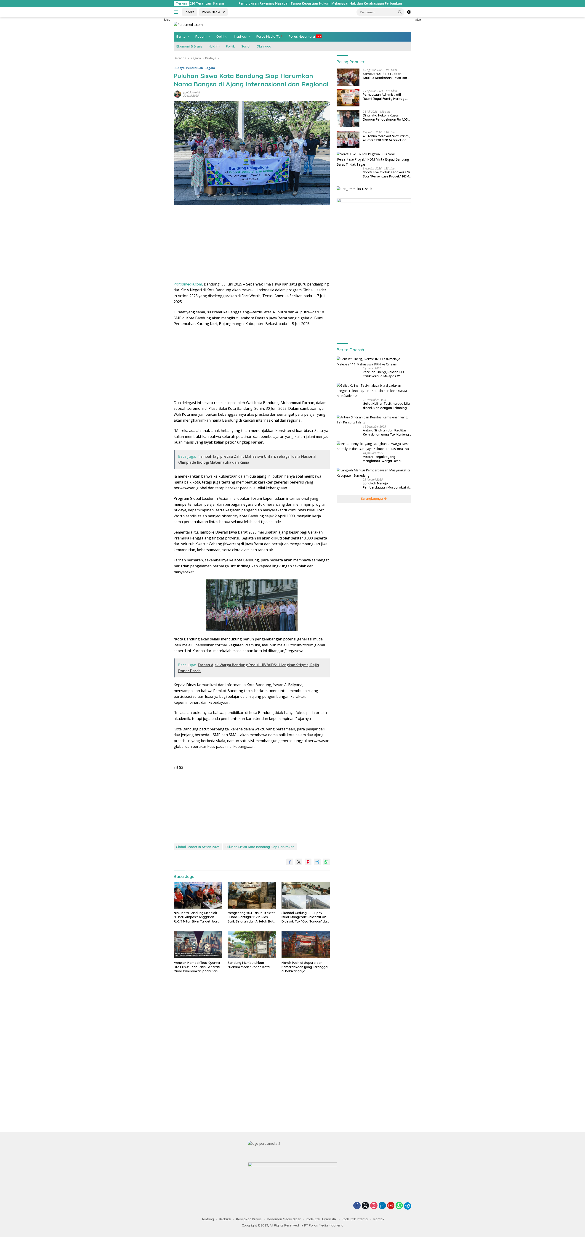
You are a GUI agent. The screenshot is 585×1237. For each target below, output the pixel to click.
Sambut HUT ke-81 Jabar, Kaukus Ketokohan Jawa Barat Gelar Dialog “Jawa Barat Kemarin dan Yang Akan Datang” (387, 76)
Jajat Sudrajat (191, 92)
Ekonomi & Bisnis (189, 46)
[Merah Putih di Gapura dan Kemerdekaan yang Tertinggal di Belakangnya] (306, 945)
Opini (220, 36)
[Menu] (177, 12)
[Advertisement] (153, 85)
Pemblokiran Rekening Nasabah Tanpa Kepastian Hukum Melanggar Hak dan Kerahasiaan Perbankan (251, 3)
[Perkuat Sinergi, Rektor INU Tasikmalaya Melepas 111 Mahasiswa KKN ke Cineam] (374, 362)
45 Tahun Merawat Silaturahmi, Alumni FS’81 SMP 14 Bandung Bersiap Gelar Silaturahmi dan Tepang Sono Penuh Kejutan (386, 138)
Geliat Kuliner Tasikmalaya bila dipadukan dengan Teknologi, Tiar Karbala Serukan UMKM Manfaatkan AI (386, 406)
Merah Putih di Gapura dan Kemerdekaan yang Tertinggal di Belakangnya (305, 967)
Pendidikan (194, 68)
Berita (181, 36)
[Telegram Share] (317, 862)
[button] (399, 12)
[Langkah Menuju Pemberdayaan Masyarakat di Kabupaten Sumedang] (374, 473)
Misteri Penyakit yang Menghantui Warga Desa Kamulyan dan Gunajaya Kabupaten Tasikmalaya (382, 459)
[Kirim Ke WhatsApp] (326, 862)
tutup (167, 19)
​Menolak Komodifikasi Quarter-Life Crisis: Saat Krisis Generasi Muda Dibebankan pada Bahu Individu (198, 967)
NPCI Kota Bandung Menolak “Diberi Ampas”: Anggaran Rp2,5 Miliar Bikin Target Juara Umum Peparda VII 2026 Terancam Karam (197, 917)
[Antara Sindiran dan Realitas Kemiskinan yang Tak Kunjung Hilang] (374, 420)
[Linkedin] (382, 1206)
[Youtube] (390, 1206)
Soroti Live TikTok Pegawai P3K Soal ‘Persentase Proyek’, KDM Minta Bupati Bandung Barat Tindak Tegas (386, 174)
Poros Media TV (213, 12)
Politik (230, 46)
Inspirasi (240, 36)
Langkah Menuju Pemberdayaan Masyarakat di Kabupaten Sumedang (386, 485)
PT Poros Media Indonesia (323, 1225)
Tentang (208, 1219)
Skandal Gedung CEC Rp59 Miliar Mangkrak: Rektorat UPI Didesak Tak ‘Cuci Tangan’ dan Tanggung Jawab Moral (305, 917)
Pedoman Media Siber (284, 1219)
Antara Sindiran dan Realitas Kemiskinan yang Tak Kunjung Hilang (386, 432)
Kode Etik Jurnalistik (321, 1219)
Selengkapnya (372, 499)
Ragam (201, 36)
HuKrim (214, 46)
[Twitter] (365, 1206)
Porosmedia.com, (188, 284)
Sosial (245, 46)
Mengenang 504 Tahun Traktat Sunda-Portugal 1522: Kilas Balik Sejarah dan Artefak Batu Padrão (251, 917)
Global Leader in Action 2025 (198, 847)
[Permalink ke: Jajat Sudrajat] (177, 94)
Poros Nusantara (302, 36)
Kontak (378, 1219)
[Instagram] (374, 1206)
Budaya (179, 68)
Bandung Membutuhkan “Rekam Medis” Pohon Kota (249, 965)
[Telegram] (407, 1206)
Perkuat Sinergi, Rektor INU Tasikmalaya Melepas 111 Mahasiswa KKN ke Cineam (383, 374)
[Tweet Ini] (298, 862)
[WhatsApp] (399, 1206)
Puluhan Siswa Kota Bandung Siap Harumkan (260, 847)
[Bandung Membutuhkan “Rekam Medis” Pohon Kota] (252, 945)
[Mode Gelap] (409, 12)
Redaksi (225, 1219)
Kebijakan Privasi (249, 1219)
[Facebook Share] (289, 862)
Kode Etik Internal (355, 1219)
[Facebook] (357, 1206)
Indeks (189, 12)
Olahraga (264, 46)
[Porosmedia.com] (188, 24)
